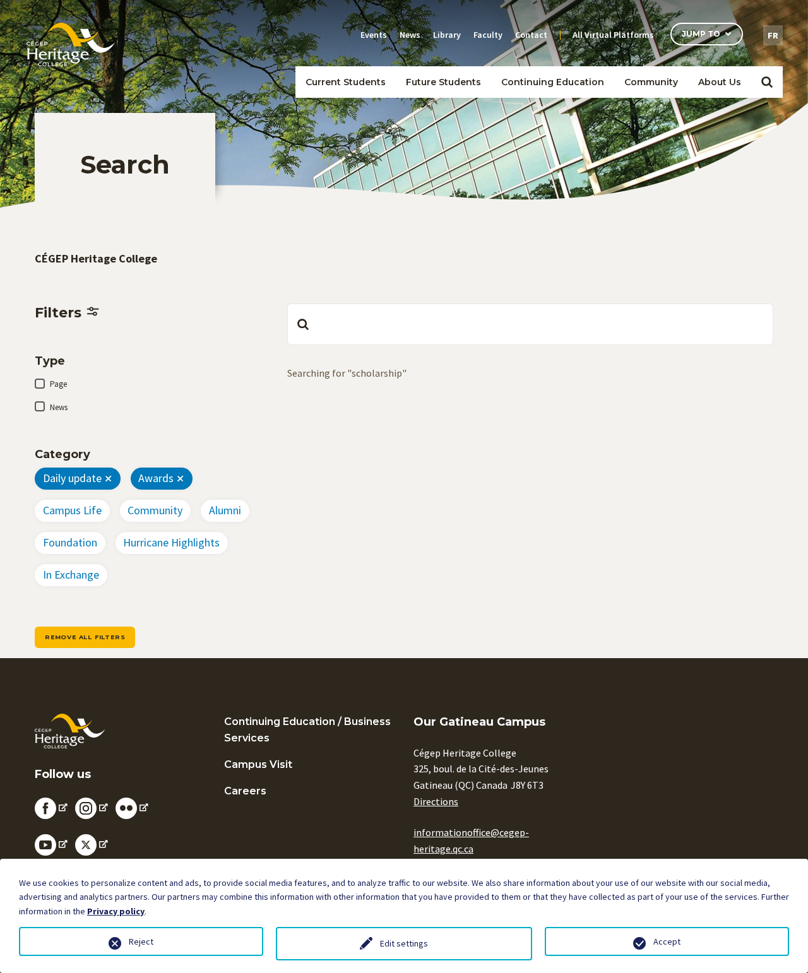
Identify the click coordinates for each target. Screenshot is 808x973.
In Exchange (71, 574)
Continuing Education (552, 82)
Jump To (701, 33)
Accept (666, 941)
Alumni (225, 510)
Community (155, 510)
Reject (141, 941)
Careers (245, 791)
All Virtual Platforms (613, 34)
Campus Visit (258, 764)
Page (58, 384)
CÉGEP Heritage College (96, 258)
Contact (531, 34)
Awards (156, 478)
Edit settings (404, 943)
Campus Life (72, 510)
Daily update (72, 478)
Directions (435, 801)
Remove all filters (85, 637)
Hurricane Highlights (171, 542)
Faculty (487, 34)
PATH (640, 103)
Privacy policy (116, 911)
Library (447, 34)
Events (373, 34)
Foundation (70, 542)
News (410, 34)
